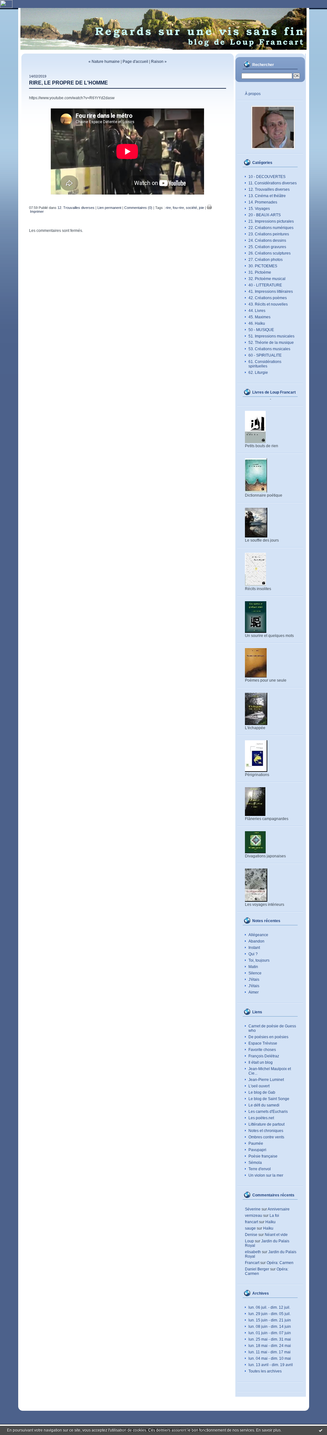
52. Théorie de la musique (271, 342)
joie (201, 208)
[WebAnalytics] (6, 6)
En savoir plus (268, 1430)
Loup (249, 1241)
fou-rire (178, 208)
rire (168, 208)
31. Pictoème (259, 272)
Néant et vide (276, 1234)
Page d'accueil (135, 61)
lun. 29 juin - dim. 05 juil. (269, 1314)
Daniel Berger (257, 1269)
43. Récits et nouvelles (268, 304)
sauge (250, 1228)
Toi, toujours (259, 960)
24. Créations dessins (267, 240)
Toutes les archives (265, 1371)
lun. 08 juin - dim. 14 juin (269, 1326)
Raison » (159, 61)
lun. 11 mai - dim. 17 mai (269, 1352)
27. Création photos (265, 259)
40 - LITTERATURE (265, 285)
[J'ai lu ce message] (320, 1430)
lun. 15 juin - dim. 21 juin (269, 1320)
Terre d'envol (259, 1169)
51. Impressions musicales (271, 336)
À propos (253, 94)
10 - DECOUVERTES (266, 176)
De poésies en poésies (268, 1037)
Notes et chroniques (265, 1130)
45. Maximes (259, 317)
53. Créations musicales (269, 349)
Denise (251, 1234)
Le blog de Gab (261, 1092)
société (191, 208)
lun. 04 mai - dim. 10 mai (269, 1358)
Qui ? (253, 954)
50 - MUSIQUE (261, 330)
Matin (253, 967)
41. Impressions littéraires (270, 291)
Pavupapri (257, 1150)
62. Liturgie (258, 372)
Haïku (270, 1222)
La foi (274, 1215)
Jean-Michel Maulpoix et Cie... (269, 1071)
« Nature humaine (104, 61)
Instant (254, 947)
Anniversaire (279, 1209)
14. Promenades (262, 202)
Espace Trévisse (262, 1043)
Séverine (253, 1209)
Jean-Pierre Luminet (266, 1079)
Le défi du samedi (263, 1105)
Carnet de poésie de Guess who (272, 1028)
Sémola (255, 1162)
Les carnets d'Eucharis (268, 1111)
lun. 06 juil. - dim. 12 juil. (269, 1307)
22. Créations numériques (270, 228)
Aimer (253, 992)
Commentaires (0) (138, 208)
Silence (255, 973)
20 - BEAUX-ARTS (264, 215)
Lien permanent (109, 208)
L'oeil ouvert (259, 1086)
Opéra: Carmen (280, 1263)
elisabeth (253, 1252)
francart (251, 1222)
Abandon (256, 941)
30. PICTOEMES (262, 266)
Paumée (255, 1143)
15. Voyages (259, 208)
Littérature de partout (266, 1124)
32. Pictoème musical (266, 279)
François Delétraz (263, 1056)
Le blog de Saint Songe (268, 1099)
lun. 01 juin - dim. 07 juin (269, 1333)
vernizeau (253, 1215)
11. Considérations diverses (272, 183)
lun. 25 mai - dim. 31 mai (269, 1339)
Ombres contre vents (266, 1137)
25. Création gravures (267, 247)
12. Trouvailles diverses (269, 189)
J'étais (253, 979)
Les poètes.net (261, 1118)
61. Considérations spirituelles (264, 363)
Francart (252, 1263)
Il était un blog (260, 1062)
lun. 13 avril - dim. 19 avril (270, 1365)
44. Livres (256, 310)
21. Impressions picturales (271, 221)
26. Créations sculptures (269, 253)
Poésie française (263, 1156)
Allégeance (258, 935)
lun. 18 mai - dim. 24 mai (269, 1345)
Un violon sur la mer (265, 1175)
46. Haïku (256, 323)
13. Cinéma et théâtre (267, 196)
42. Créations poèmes (267, 298)
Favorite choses (262, 1049)
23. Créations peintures (268, 234)
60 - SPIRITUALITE (265, 355)
